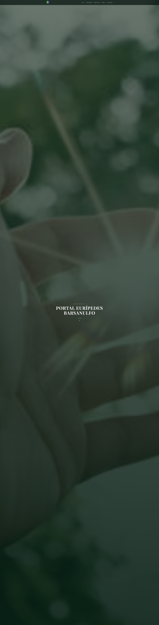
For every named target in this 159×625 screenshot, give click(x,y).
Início (83, 2)
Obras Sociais (97, 2)
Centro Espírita (89, 2)
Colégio (103, 2)
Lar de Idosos (109, 2)
